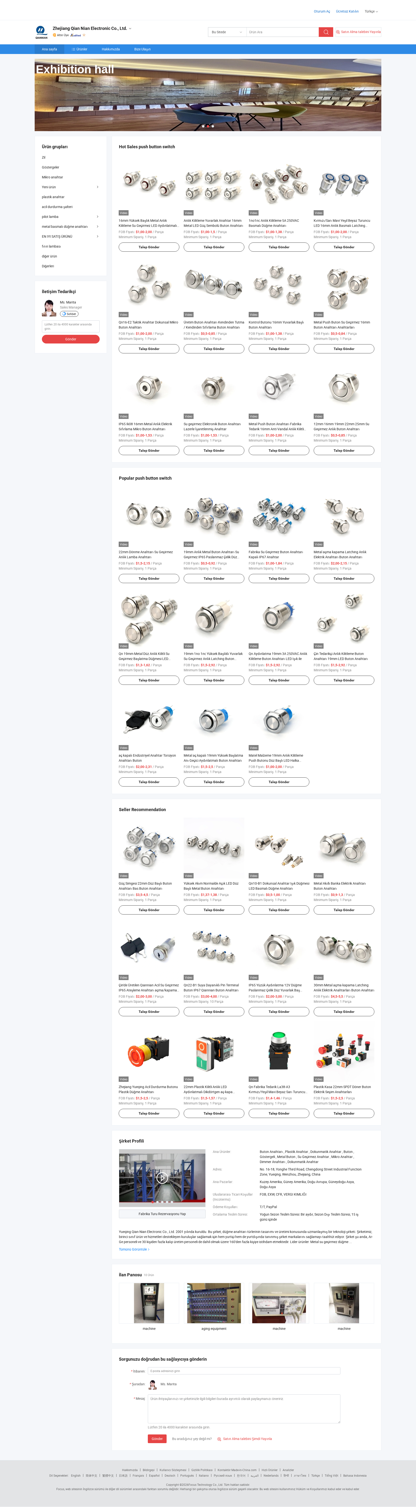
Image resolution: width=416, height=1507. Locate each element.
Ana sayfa (49, 49)
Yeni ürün (49, 187)
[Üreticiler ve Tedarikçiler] (66, 9)
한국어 (241, 1475)
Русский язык (223, 1475)
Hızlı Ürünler (270, 1470)
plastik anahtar (53, 197)
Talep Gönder (149, 247)
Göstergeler (50, 167)
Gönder (157, 1438)
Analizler (288, 1470)
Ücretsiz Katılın (347, 11)
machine (149, 1328)
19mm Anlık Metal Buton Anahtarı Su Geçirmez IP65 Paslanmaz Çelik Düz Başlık (211, 557)
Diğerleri (48, 266)
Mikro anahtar (52, 177)
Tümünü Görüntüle (133, 1249)
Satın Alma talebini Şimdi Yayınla (244, 1438)
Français (138, 1475)
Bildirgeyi (149, 1470)
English (76, 1475)
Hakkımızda (111, 49)
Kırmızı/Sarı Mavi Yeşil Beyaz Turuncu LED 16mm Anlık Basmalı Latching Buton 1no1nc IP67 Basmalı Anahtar (342, 225)
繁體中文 (108, 1475)
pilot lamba (50, 216)
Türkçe (315, 1475)
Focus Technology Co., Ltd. (205, 1485)
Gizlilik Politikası (202, 1470)
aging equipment (214, 1328)
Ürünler (82, 49)
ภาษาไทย (300, 1475)
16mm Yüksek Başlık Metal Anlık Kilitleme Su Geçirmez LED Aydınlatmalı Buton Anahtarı (148, 225)
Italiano (204, 1475)
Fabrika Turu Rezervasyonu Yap (162, 1213)
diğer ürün (49, 256)
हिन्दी (286, 1475)
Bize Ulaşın (142, 49)
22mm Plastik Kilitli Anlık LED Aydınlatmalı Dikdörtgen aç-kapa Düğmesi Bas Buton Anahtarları (208, 1091)
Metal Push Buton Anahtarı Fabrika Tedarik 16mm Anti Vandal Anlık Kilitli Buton (276, 429)
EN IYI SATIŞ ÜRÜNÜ (57, 236)
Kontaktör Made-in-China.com (237, 1470)
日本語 (123, 1475)
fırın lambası (51, 246)
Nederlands (271, 1475)
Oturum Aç (322, 11)
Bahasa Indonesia (355, 1475)
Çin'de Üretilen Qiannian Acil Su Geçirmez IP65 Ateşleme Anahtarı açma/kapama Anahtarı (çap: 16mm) (149, 990)
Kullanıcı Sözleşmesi (173, 1470)
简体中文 (91, 1475)
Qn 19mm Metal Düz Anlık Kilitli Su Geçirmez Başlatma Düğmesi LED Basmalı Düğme (144, 658)
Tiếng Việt (331, 1475)
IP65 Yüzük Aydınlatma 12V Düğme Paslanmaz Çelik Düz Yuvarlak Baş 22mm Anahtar (275, 990)
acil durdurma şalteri (57, 206)
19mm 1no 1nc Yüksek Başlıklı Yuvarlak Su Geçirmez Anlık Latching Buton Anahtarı (213, 658)
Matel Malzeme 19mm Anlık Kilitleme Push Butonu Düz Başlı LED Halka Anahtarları (276, 760)
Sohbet (71, 314)
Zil (43, 157)
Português (187, 1475)
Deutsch (170, 1475)
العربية (255, 1475)
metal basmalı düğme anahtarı (65, 226)
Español (154, 1475)
